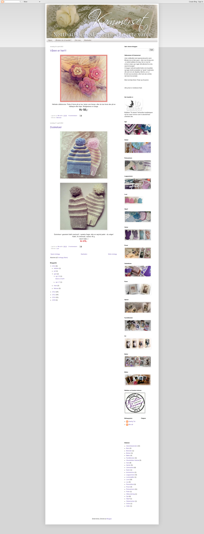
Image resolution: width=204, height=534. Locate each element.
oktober (56, 268)
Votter (128, 506)
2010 (54, 297)
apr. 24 (58, 276)
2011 (54, 295)
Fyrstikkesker (130, 458)
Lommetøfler (130, 477)
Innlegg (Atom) (63, 257)
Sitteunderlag (130, 494)
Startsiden (84, 254)
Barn (127, 448)
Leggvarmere (130, 475)
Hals (127, 463)
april (55, 274)
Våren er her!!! (58, 50)
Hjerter (128, 465)
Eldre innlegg (112, 254)
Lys (127, 482)
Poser (128, 487)
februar (56, 288)
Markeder (87, 40)
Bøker (128, 455)
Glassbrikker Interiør (132, 460)
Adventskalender (131, 446)
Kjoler (128, 470)
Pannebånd (130, 484)
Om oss (78, 40)
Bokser (128, 453)
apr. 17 (58, 282)
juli (55, 271)
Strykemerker (130, 501)
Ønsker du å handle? (63, 40)
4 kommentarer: (73, 115)
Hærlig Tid (132, 421)
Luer (57, 248)
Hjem (50, 40)
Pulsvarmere (130, 489)
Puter (128, 491)
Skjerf (128, 499)
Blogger (109, 519)
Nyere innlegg (55, 254)
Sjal (127, 496)
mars (55, 285)
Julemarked (130, 467)
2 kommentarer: (73, 246)
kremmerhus (130, 472)
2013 (54, 266)
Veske (128, 503)
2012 (54, 292)
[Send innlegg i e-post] (80, 115)
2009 (54, 300)
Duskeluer (56, 127)
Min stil (131, 424)
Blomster (59, 117)
